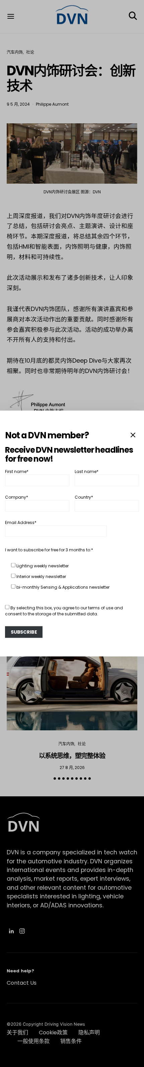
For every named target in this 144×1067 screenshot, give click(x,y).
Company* (16, 497)
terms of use (100, 608)
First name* (16, 471)
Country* (84, 497)
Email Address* (21, 522)
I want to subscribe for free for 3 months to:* (49, 550)
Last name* (86, 471)
